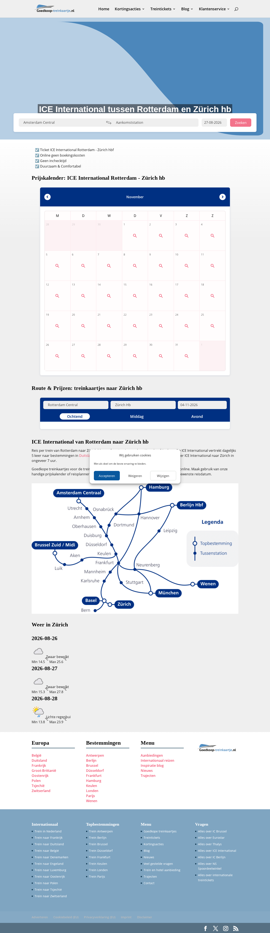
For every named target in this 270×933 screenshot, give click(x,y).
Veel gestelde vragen (158, 864)
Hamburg (93, 780)
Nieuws (147, 770)
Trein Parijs (97, 877)
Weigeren (135, 476)
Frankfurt (93, 775)
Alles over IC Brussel (212, 831)
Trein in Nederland (48, 831)
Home (103, 9)
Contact (149, 883)
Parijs (90, 795)
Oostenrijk (40, 775)
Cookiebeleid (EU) (65, 917)
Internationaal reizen (157, 760)
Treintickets (160, 9)
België (36, 755)
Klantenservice (212, 9)
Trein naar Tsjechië (48, 890)
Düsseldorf (95, 770)
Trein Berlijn (98, 838)
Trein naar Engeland (49, 864)
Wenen (91, 801)
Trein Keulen (98, 864)
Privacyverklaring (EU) (99, 917)
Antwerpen (95, 755)
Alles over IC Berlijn (211, 857)
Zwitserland (41, 790)
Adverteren (40, 917)
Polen (36, 780)
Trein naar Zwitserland (51, 896)
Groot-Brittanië (44, 770)
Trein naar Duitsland (49, 844)
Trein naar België (47, 851)
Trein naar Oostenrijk (50, 877)
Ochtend (74, 416)
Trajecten (148, 775)
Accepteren (107, 476)
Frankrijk (39, 765)
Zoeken (241, 122)
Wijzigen (163, 476)
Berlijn (91, 760)
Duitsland (87, 455)
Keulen (91, 785)
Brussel (92, 765)
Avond (197, 416)
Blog (185, 9)
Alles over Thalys (210, 844)
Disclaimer (144, 917)
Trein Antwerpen (101, 831)
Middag (137, 416)
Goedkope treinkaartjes (160, 831)
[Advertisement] (135, 56)
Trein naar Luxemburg (50, 870)
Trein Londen (98, 870)
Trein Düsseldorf (101, 851)
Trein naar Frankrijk (48, 838)
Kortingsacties (128, 9)
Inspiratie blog (152, 765)
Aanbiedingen (152, 755)
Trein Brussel (98, 844)
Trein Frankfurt (99, 857)
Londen (92, 790)
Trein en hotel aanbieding (162, 870)
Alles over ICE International (217, 851)
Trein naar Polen (46, 883)
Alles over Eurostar (211, 838)
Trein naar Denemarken (51, 857)
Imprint (126, 917)
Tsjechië (38, 785)
